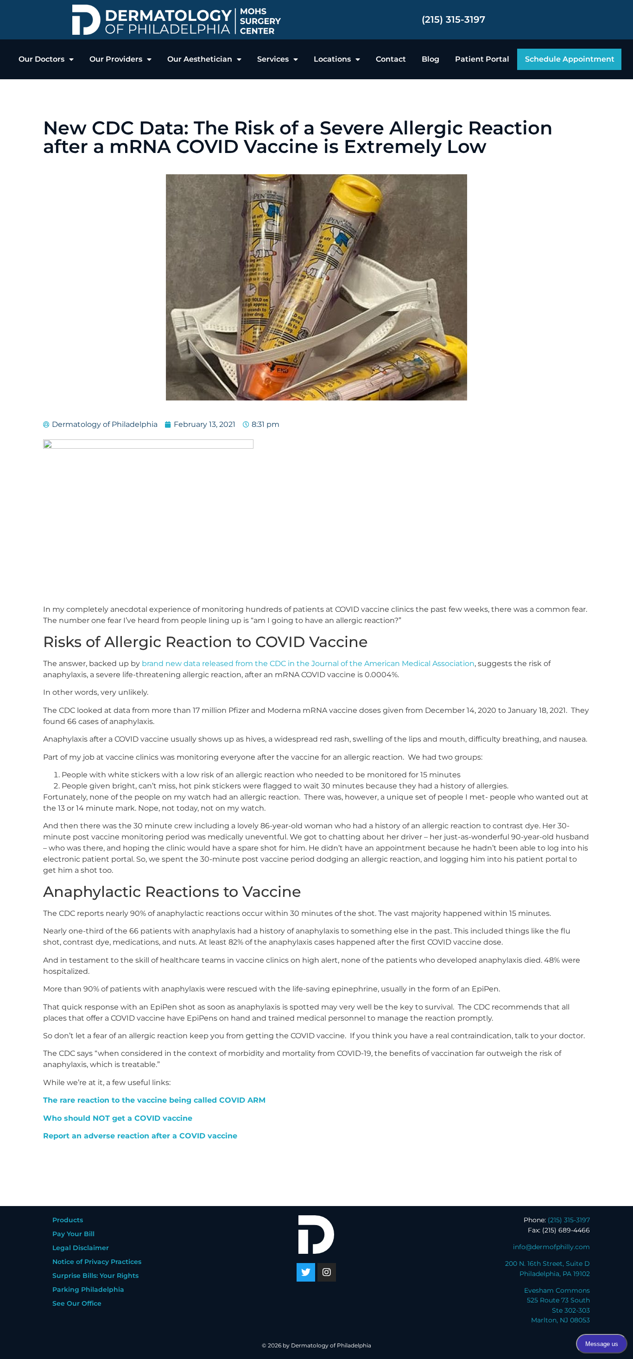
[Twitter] (306, 1272)
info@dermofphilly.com (551, 1247)
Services (273, 59)
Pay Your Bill (73, 1234)
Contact (391, 59)
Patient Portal (482, 59)
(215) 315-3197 (453, 19)
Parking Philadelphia (88, 1289)
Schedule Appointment (569, 59)
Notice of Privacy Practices (96, 1261)
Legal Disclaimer (80, 1248)
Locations (332, 59)
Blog (430, 59)
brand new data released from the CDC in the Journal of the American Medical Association (307, 663)
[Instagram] (326, 1272)
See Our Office (76, 1303)
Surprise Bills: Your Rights (95, 1275)
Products (67, 1220)
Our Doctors (41, 59)
